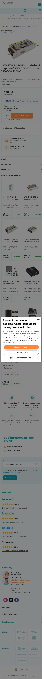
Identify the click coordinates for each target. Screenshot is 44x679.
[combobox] (38, 320)
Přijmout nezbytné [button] (21, 353)
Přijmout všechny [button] (21, 347)
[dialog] (21, 339)
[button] (21, 358)
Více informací (10, 342)
